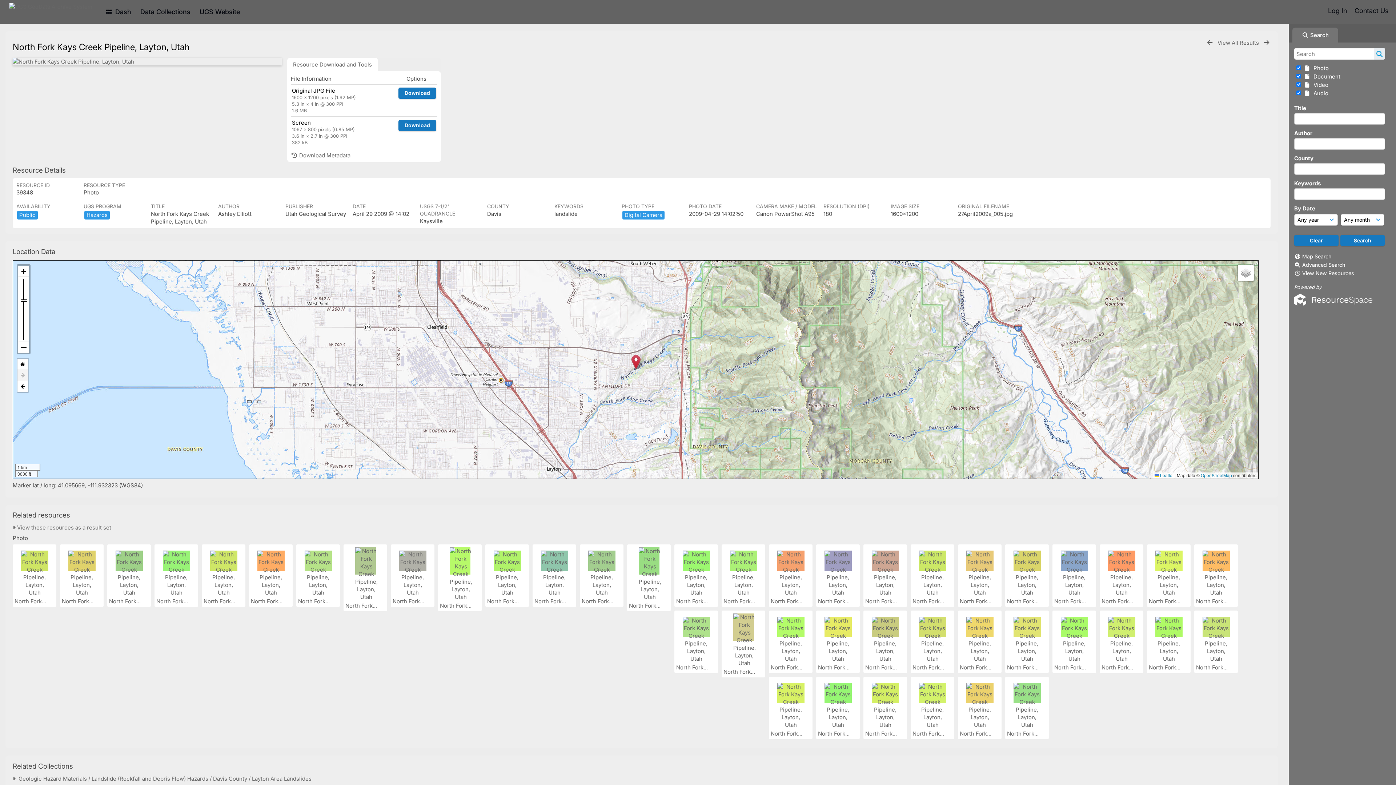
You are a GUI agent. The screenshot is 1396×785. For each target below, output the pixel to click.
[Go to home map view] (22, 364)
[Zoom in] (23, 271)
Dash (122, 12)
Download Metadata (324, 155)
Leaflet (1166, 475)
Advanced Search (1323, 265)
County (1303, 158)
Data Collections (165, 12)
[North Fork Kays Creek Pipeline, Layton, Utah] (147, 61)
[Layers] (1246, 273)
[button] (636, 362)
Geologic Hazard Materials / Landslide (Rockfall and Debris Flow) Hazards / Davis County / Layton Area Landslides (164, 778)
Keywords (1307, 183)
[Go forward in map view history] (22, 375)
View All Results (1239, 42)
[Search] (1379, 54)
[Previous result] (1210, 43)
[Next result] (1267, 43)
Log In (1337, 11)
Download (417, 93)
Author (1303, 133)
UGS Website (220, 12)
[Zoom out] (23, 347)
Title (1300, 108)
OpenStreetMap (1216, 475)
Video (1319, 84)
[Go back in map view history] (22, 386)
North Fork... (31, 601)
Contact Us (1371, 11)
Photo (1320, 68)
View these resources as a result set (63, 527)
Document (1325, 76)
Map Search (1316, 256)
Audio (1319, 93)
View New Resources (1328, 273)
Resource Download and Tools (332, 64)
